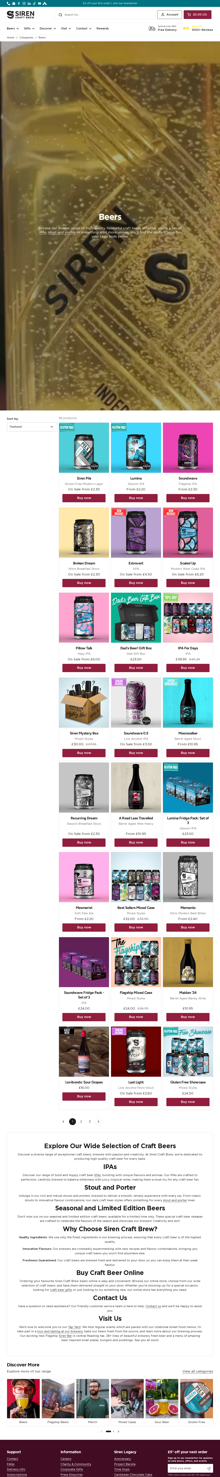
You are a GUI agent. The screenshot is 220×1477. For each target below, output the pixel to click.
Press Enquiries (71, 1474)
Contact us (153, 1306)
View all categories (197, 1371)
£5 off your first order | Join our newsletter (110, 3)
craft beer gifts (61, 1289)
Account (172, 14)
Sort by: (13, 418)
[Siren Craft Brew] (20, 15)
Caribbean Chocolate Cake (133, 1474)
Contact (12, 1458)
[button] (197, 14)
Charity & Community (75, 1464)
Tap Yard (74, 1327)
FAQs (10, 1464)
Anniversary (122, 1458)
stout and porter (61, 232)
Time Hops (122, 1469)
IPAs (42, 232)
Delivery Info (16, 1469)
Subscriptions (17, 1474)
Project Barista (124, 1464)
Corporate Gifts (71, 1469)
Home (10, 37)
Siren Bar (65, 1335)
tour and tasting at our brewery (60, 1331)
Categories (26, 37)
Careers (65, 1458)
